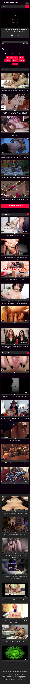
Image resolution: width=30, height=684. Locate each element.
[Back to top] (25, 679)
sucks (15, 64)
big (22, 57)
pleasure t (22, 53)
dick (15, 60)
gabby (12, 53)
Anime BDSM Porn (12, 57)
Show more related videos (15, 205)
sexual (22, 60)
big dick (8, 60)
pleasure (16, 53)
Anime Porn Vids (10, 2)
